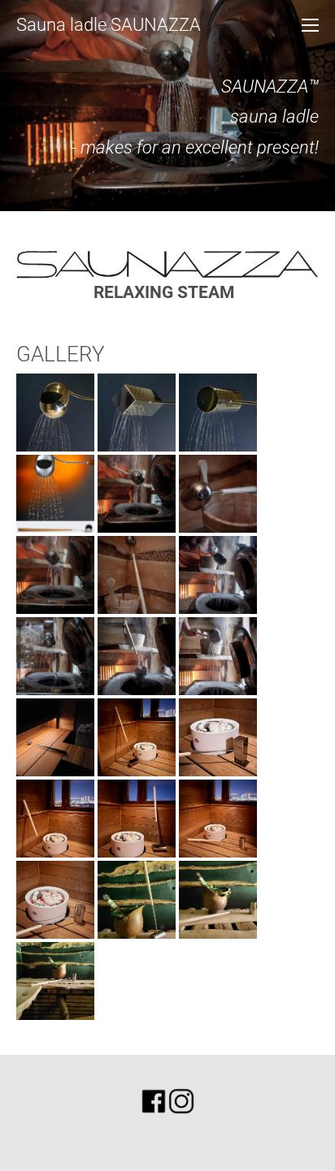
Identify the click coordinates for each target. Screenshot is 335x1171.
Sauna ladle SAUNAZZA (108, 25)
